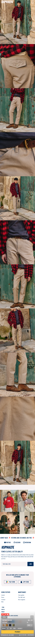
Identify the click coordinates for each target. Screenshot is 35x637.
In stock (10, 617)
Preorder (4, 617)
